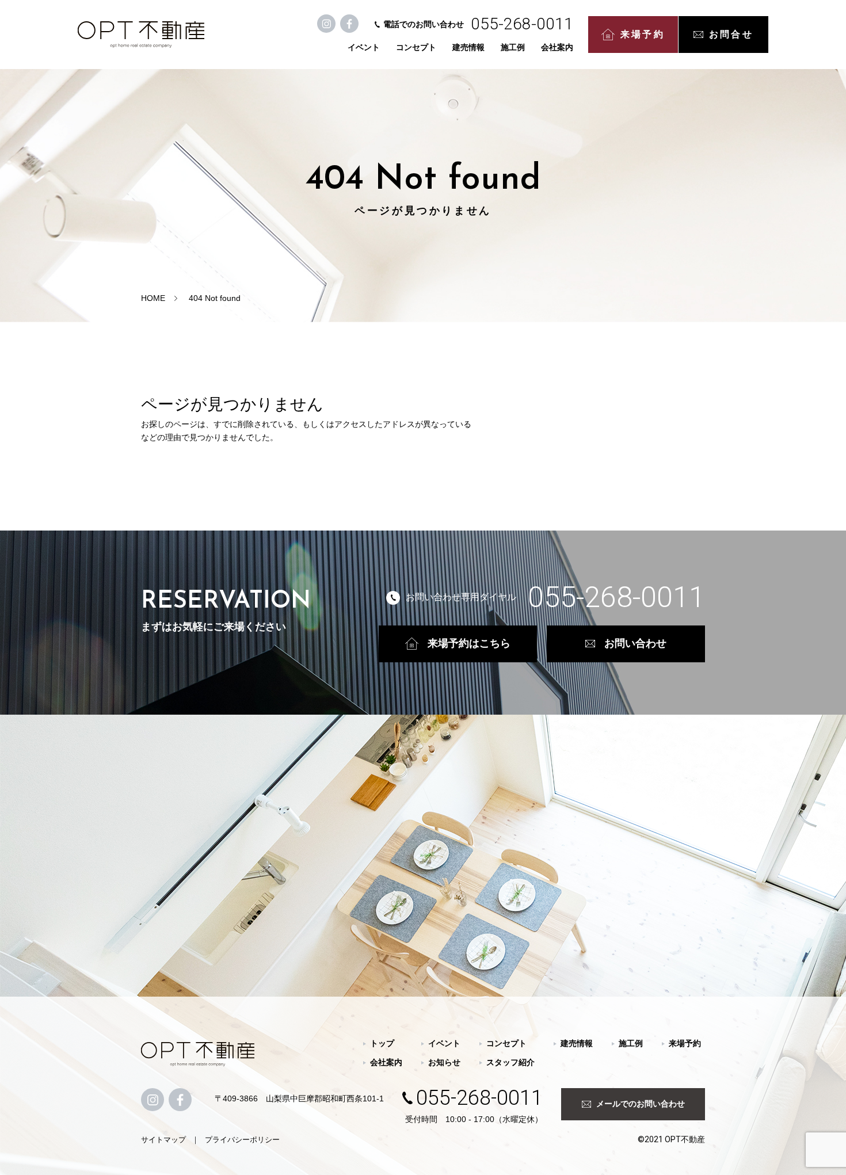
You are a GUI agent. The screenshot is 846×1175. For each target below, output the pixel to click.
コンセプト (416, 47)
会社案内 (557, 47)
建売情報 (468, 47)
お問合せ (731, 34)
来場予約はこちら (469, 643)
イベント (364, 47)
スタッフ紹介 (510, 1062)
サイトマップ (163, 1139)
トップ (382, 1043)
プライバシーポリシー (242, 1139)
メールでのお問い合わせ (640, 1103)
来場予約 (642, 34)
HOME (153, 298)
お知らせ (444, 1062)
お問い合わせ (635, 643)
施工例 (513, 47)
